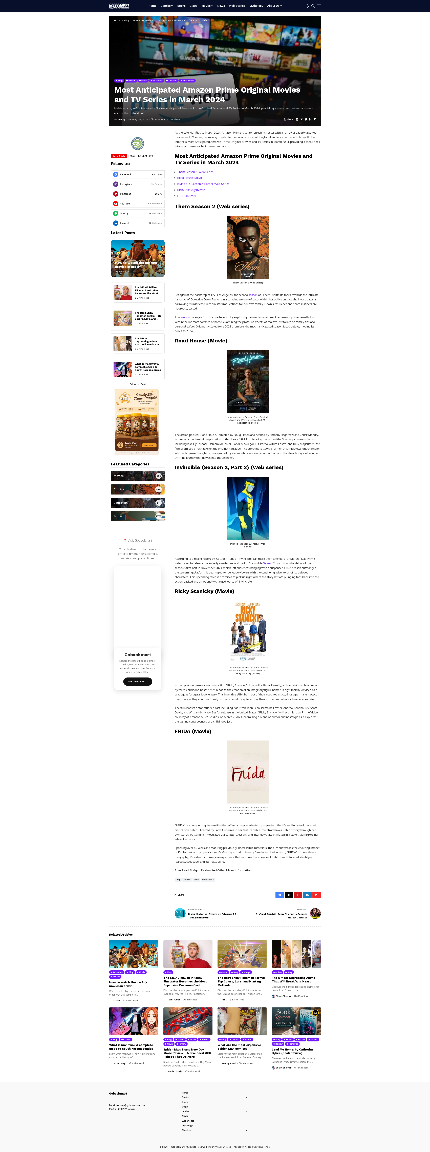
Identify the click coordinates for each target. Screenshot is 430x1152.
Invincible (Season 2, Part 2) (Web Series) (203, 184)
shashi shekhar (283, 996)
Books (185, 1102)
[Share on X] (301, 119)
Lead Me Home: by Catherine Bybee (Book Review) (293, 1051)
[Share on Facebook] (297, 119)
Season (267, 563)
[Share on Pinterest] (306, 119)
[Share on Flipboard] (315, 119)
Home (117, 20)
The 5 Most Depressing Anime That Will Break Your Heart (147, 343)
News (185, 1116)
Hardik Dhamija (175, 1071)
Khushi (116, 1000)
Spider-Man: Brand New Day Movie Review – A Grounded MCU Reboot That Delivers (187, 1053)
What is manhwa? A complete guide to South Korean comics (148, 367)
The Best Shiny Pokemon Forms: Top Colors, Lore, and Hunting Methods (148, 318)
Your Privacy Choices (220, 1147)
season (253, 295)
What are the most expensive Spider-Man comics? (239, 1046)
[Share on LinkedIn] (310, 119)
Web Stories (188, 1121)
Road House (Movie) (190, 177)
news (196, 879)
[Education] (138, 503)
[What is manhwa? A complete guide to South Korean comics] (123, 369)
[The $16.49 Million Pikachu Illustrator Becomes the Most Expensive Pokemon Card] (123, 292)
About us (186, 1130)
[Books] (138, 516)
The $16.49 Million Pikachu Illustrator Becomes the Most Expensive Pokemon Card (147, 293)
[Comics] (138, 489)
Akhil (224, 999)
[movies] (138, 476)
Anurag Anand (229, 1063)
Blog (126, 20)
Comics (185, 1097)
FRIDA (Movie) (186, 195)
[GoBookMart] (119, 6)
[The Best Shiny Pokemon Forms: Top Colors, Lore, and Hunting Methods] (123, 318)
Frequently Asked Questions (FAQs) (251, 1147)
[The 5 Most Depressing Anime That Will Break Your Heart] (123, 343)
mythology (187, 1125)
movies (187, 879)
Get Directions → (137, 681)
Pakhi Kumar (174, 999)
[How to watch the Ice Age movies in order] (138, 258)
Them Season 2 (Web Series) (195, 172)
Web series (208, 879)
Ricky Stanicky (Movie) (191, 190)
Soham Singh (119, 1063)
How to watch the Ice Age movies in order (136, 265)
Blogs (185, 1106)
